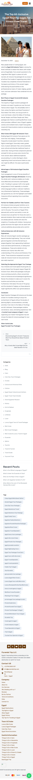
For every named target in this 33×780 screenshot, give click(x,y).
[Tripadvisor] (24, 646)
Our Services (5, 687)
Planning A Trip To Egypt (12, 596)
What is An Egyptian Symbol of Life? (14, 480)
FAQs (3, 699)
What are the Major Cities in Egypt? (13, 476)
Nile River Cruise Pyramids (12, 592)
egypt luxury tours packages (13, 534)
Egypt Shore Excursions (9, 731)
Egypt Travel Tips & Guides (13, 396)
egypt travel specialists (11, 563)
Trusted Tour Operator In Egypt (14, 635)
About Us (4, 685)
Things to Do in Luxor (8, 750)
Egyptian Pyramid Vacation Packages (15, 523)
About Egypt (5, 713)
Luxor (6, 418)
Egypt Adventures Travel (12, 509)
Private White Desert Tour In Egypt (14, 614)
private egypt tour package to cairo (15, 599)
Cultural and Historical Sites (13, 384)
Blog (19, 24)
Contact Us (5, 701)
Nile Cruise (8, 426)
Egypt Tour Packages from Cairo (14, 552)
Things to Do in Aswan (8, 755)
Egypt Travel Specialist (11, 559)
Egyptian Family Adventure (12, 520)
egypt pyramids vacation (12, 545)
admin (17, 61)
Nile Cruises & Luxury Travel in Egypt (16, 433)
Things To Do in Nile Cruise (10, 747)
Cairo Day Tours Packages (12, 377)
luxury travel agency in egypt (13, 588)
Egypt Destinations (7, 708)
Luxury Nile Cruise (7, 724)
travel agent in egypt (11, 621)
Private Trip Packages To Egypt (14, 610)
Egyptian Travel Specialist (12, 531)
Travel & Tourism (10, 449)
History (7, 403)
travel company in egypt (11, 624)
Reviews (4, 692)
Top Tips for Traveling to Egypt (11, 718)
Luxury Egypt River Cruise (12, 577)
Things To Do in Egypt (8, 757)
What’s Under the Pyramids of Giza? (14, 473)
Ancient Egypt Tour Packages (13, 502)
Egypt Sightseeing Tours (12, 549)
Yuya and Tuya (9, 456)
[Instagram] (20, 646)
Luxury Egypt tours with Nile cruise (15, 581)
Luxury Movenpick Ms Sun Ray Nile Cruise (16, 585)
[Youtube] (16, 646)
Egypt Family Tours (10, 516)
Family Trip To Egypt (10, 567)
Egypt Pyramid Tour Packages (10, 326)
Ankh (6, 365)
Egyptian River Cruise (11, 527)
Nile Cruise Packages (11, 430)
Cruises (7, 381)
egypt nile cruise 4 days (11, 538)
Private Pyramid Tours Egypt (13, 606)
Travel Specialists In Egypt (12, 628)
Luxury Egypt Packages (9, 726)
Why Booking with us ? (8, 689)
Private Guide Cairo (10, 603)
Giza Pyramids (9, 570)
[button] (29, 3)
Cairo (6, 373)
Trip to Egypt (8, 632)
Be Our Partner (6, 694)
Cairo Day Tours (6, 729)
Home (14, 24)
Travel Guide (8, 452)
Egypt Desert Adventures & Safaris (15, 392)
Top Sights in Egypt (7, 710)
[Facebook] (9, 646)
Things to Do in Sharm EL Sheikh (11, 752)
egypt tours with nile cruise (12, 556)
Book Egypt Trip (6, 759)
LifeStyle (7, 415)
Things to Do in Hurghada (9, 743)
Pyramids (7, 437)
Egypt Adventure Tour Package (13, 513)
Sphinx (7, 441)
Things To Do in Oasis (8, 745)
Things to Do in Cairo (8, 738)
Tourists (7, 445)
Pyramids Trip (9, 617)
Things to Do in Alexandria (10, 740)
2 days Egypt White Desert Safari (14, 498)
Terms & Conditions (7, 697)
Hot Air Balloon (9, 407)
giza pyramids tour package (13, 574)
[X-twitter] (12, 646)
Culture (7, 388)
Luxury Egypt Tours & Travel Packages (16, 422)
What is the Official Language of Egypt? (15, 470)
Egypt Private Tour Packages (13, 541)
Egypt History (6, 715)
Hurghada (8, 411)
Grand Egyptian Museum (12, 399)
